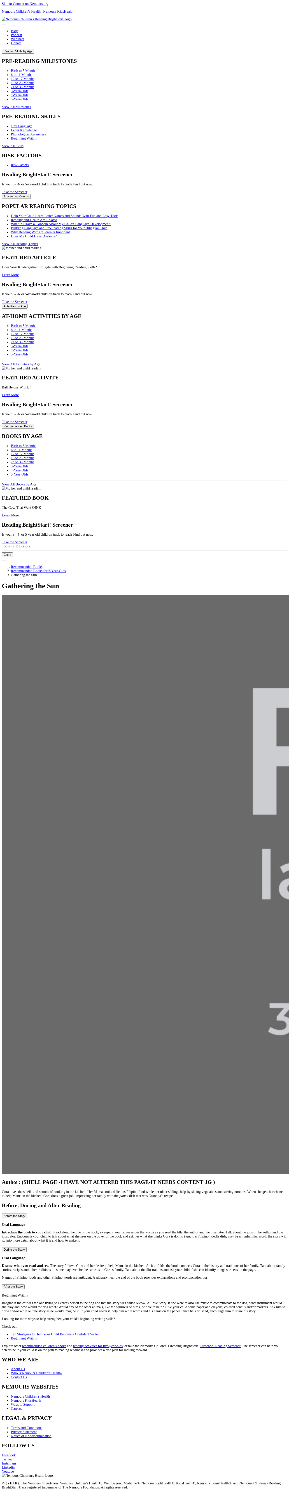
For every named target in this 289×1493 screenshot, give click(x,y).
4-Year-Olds (19, 95)
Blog (14, 31)
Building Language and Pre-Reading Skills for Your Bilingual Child (59, 228)
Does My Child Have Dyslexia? (34, 236)
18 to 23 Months (22, 83)
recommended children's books (44, 1346)
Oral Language (21, 126)
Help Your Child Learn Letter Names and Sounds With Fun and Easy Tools (64, 216)
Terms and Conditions (26, 1428)
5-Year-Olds (19, 99)
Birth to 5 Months (23, 71)
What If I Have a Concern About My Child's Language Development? (61, 224)
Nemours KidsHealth (58, 11)
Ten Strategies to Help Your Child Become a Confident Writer (55, 1334)
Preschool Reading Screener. (220, 1346)
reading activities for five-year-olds (98, 1346)
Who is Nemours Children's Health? (36, 1373)
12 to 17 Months (22, 79)
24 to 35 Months (22, 87)
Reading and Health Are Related (34, 220)
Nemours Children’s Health (30, 1396)
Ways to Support (23, 1404)
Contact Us (19, 1377)
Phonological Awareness (28, 134)
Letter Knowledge (24, 130)
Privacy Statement (24, 1432)
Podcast (16, 35)
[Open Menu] (3, 560)
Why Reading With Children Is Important (40, 232)
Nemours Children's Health (21, 11)
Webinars (17, 39)
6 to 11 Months (21, 75)
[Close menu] (3, 24)
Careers (16, 1408)
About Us (18, 1369)
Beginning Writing (24, 138)
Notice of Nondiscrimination (31, 1436)
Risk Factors (20, 165)
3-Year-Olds (19, 91)
